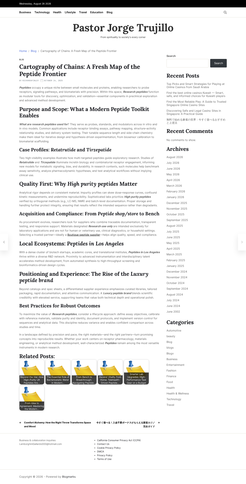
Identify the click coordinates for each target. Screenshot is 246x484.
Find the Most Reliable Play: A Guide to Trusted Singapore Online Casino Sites (196, 103)
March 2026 (174, 185)
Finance (171, 376)
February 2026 (176, 191)
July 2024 (173, 300)
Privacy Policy (104, 455)
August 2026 (175, 157)
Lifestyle (70, 12)
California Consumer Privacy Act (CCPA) (119, 440)
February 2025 (176, 260)
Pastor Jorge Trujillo (123, 27)
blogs (170, 347)
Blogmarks (68, 476)
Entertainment (175, 364)
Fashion (171, 370)
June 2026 (173, 168)
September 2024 (177, 288)
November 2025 (177, 208)
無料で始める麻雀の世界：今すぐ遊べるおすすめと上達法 (196, 121)
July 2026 (173, 162)
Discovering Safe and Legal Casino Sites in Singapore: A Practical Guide (194, 112)
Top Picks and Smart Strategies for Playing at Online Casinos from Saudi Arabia (196, 85)
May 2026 (173, 174)
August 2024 (175, 294)
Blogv (170, 353)
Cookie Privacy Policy (109, 447)
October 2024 (175, 283)
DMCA (100, 451)
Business (25, 12)
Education (96, 12)
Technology (42, 12)
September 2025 (177, 220)
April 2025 (173, 248)
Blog (109, 12)
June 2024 (173, 306)
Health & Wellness (178, 393)
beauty (171, 336)
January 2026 (175, 197)
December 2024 (177, 271)
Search (171, 56)
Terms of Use (104, 459)
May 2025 (173, 243)
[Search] (225, 12)
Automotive (174, 330)
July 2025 (173, 231)
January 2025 (175, 266)
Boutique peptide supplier (83, 234)
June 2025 (173, 237)
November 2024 (177, 277)
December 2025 (177, 203)
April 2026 (173, 180)
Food (170, 382)
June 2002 (173, 311)
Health (57, 12)
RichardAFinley (30, 80)
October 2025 (175, 214)
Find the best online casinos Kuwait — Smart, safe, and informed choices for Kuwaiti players (196, 94)
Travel (83, 12)
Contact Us (103, 443)
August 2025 (175, 225)
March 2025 (174, 254)
